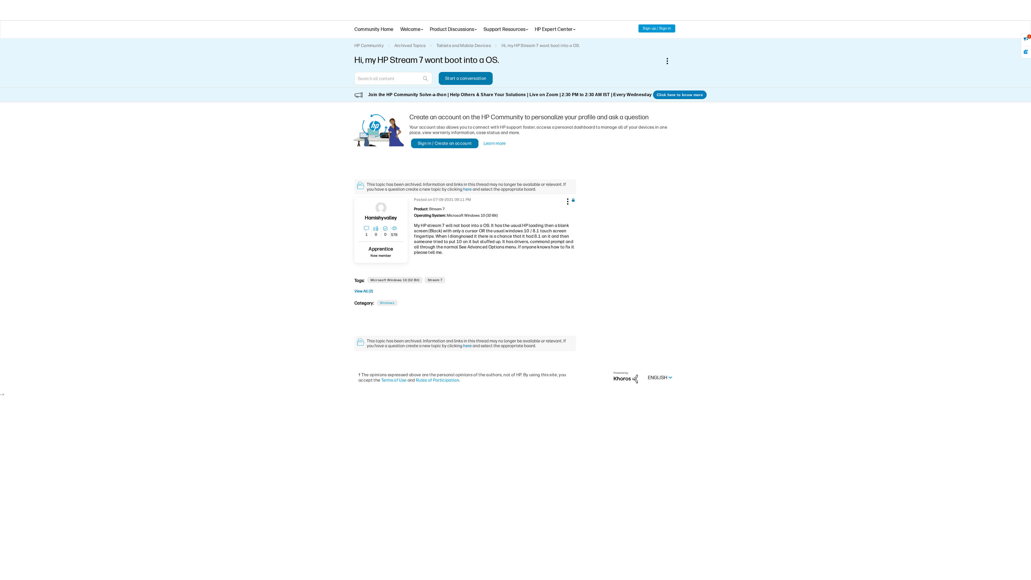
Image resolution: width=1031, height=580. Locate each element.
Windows (387, 303)
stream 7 (435, 280)
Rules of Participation (437, 380)
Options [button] (670, 61)
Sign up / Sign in (657, 28)
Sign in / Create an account (445, 143)
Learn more (495, 143)
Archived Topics (410, 45)
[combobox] (393, 78)
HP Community (369, 45)
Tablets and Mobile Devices (464, 45)
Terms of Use (394, 380)
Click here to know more (680, 95)
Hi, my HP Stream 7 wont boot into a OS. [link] (541, 45)
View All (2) (363, 291)
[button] (567, 200)
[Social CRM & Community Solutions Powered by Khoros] (626, 377)
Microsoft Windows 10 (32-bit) (395, 280)
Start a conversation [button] (465, 78)
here (467, 189)
